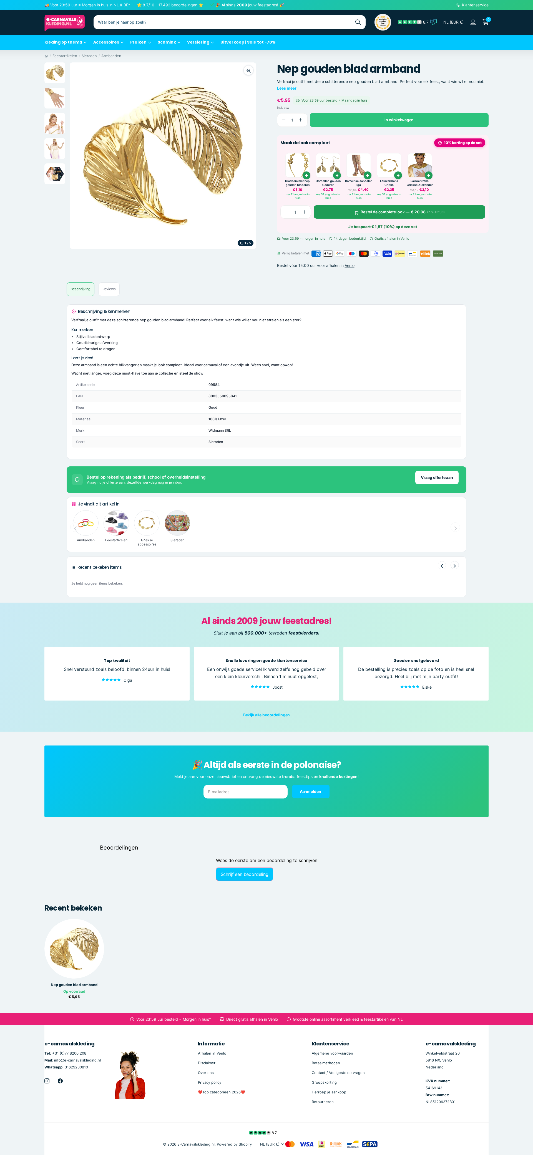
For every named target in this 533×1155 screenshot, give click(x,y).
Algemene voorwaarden (332, 1053)
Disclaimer (206, 1063)
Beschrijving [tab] (80, 289)
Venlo (350, 265)
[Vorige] (442, 565)
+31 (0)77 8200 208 (69, 1053)
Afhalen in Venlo (212, 1053)
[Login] (473, 22)
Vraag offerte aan (437, 477)
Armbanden (111, 56)
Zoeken (358, 22)
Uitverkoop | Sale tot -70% (248, 42)
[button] (301, 120)
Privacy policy (209, 1082)
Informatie (211, 1043)
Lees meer (286, 88)
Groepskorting (324, 1082)
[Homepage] (46, 56)
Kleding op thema (63, 42)
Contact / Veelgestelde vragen (338, 1072)
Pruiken (138, 42)
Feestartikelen (64, 56)
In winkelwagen (399, 119)
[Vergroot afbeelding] (248, 70)
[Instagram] (46, 1080)
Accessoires (106, 42)
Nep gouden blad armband (74, 985)
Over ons (206, 1072)
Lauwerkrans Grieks (389, 183)
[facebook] (60, 1080)
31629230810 (76, 1067)
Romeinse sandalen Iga (358, 183)
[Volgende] (455, 565)
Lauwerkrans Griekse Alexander (420, 183)
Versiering (198, 42)
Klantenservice (330, 1043)
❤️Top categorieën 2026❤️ (221, 1092)
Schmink (167, 42)
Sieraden (89, 56)
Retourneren (323, 1102)
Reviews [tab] (109, 289)
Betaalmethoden (326, 1063)
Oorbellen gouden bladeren (328, 183)
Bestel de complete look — (403, 211)
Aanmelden (311, 791)
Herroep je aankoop (329, 1092)
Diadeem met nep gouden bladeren (297, 183)
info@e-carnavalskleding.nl (77, 1060)
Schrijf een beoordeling (244, 874)
